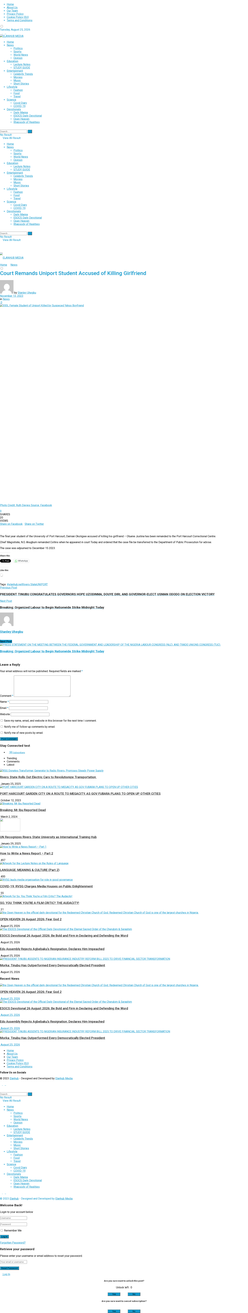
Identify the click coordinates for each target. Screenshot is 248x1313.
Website (5, 714)
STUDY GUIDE (21, 67)
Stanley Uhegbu (27, 292)
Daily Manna (20, 112)
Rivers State (29, 584)
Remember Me (13, 1230)
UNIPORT (42, 584)
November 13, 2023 (11, 295)
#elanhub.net (14, 584)
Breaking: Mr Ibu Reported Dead (23, 810)
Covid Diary (20, 103)
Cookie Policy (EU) (18, 17)
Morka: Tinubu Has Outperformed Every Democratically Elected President (52, 965)
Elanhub (14, 1078)
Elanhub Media (64, 1078)
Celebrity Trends (23, 74)
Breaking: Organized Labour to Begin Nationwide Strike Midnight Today (52, 651)
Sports (17, 51)
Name (4, 701)
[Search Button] (30, 131)
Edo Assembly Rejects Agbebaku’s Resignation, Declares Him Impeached (52, 949)
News (10, 45)
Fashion (18, 90)
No (134, 1294)
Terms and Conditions (19, 20)
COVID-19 (19, 106)
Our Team (12, 10)
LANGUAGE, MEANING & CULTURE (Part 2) (29, 870)
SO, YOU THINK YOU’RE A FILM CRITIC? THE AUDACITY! (39, 903)
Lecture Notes (21, 64)
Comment (6, 695)
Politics (18, 48)
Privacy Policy (15, 14)
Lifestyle (12, 86)
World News (20, 54)
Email (4, 708)
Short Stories (21, 83)
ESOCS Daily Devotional (27, 115)
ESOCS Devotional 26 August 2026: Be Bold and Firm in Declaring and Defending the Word (64, 936)
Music (17, 80)
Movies (17, 77)
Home (10, 4)
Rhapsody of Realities (26, 122)
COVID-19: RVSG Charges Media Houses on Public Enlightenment (46, 886)
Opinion (17, 58)
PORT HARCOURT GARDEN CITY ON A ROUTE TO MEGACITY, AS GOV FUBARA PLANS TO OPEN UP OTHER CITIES (80, 794)
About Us (12, 7)
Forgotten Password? (13, 1242)
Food (16, 93)
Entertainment (15, 70)
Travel (17, 96)
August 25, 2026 (10, 998)
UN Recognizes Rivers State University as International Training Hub (48, 837)
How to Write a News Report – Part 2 (26, 853)
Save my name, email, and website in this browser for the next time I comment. (50, 720)
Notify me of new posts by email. (23, 732)
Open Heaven (21, 119)
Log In (6, 1274)
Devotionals (14, 109)
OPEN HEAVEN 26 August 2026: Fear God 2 (31, 919)
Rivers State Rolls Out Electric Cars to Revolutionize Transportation (48, 777)
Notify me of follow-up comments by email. (29, 726)
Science (11, 99)
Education (12, 61)
